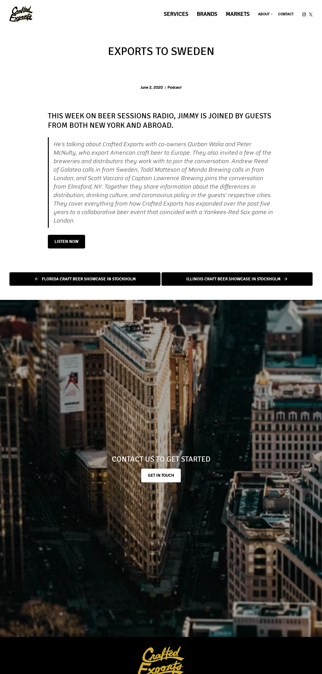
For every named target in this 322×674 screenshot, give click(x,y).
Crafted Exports (21, 14)
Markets (238, 13)
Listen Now (66, 241)
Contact (286, 14)
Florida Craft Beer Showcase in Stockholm (89, 278)
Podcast (175, 87)
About (264, 14)
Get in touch (161, 475)
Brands (207, 13)
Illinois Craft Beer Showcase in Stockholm (233, 278)
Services (176, 13)
